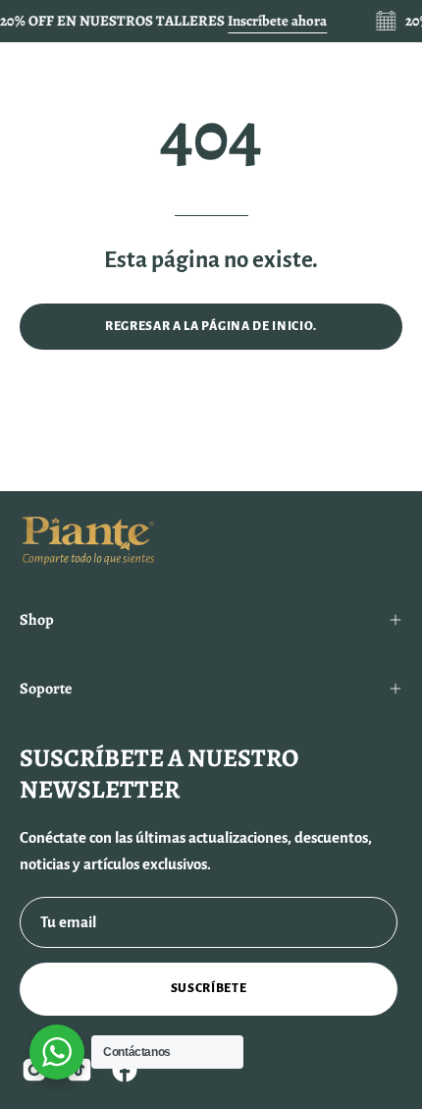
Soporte (46, 688)
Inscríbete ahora (277, 20)
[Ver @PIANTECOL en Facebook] (124, 1069)
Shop (37, 620)
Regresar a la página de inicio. (211, 326)
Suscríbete (209, 988)
